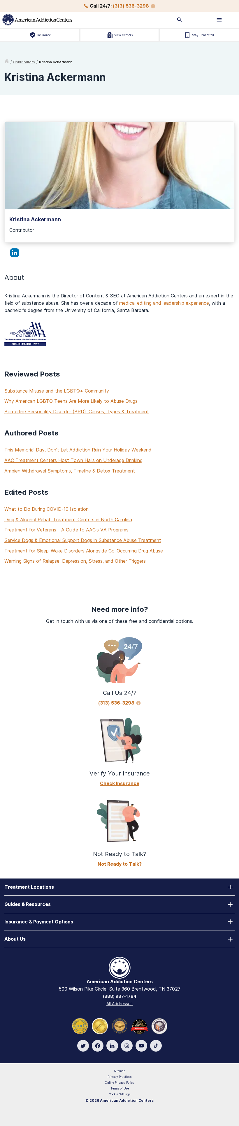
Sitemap (119, 1071)
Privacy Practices (119, 1076)
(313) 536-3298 (131, 6)
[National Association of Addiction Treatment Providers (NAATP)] (159, 1026)
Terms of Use (119, 1088)
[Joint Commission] (100, 1026)
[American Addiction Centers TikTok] (156, 1046)
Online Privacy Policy (119, 1082)
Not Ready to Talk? (120, 864)
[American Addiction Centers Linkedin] (112, 1046)
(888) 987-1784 (119, 996)
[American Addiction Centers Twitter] (83, 1046)
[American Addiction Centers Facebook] (97, 1046)
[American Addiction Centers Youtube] (141, 1046)
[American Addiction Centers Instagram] (126, 1046)
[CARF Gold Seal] (80, 1026)
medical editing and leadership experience (164, 303)
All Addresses (119, 1003)
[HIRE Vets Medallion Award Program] (120, 1025)
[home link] (6, 62)
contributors (24, 62)
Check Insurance (119, 783)
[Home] (59, 20)
